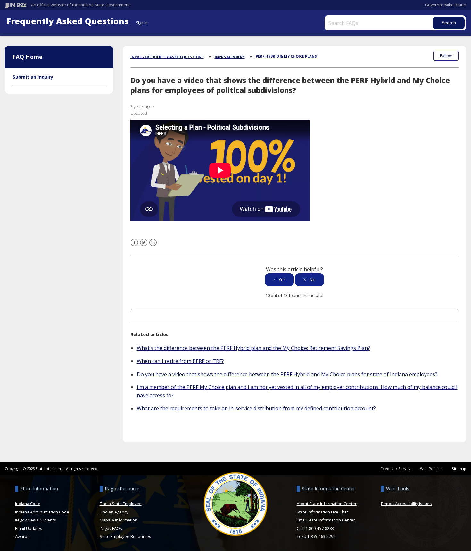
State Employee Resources (125, 536)
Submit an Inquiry (32, 77)
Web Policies (431, 468)
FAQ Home (27, 57)
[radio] (279, 279)
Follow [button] (446, 55)
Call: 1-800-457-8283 (315, 528)
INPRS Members (230, 56)
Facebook (134, 246)
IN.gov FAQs (111, 528)
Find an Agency (114, 511)
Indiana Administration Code (42, 511)
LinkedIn (153, 246)
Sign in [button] (142, 23)
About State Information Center (327, 503)
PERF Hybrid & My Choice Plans (286, 56)
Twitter (144, 246)
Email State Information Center (326, 519)
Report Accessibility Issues (406, 503)
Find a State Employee (121, 503)
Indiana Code (27, 503)
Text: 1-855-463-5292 (316, 536)
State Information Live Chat (322, 511)
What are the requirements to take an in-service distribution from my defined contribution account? (256, 408)
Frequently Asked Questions (68, 21)
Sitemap (459, 468)
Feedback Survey (395, 468)
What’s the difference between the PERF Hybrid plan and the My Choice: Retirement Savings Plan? (253, 348)
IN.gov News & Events (35, 519)
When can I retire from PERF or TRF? (180, 361)
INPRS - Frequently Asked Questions (167, 56)
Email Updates (28, 528)
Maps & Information (118, 519)
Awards (22, 536)
